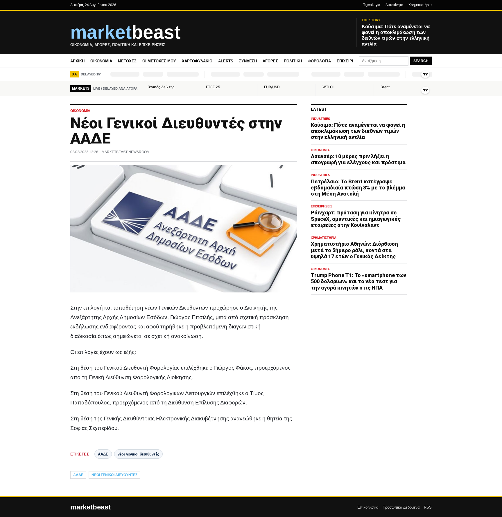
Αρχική (77, 61)
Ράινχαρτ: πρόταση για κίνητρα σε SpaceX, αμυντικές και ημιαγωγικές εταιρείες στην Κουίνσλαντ (356, 218)
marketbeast (90, 507)
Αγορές (270, 61)
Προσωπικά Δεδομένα (401, 507)
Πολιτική (293, 61)
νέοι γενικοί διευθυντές (138, 454)
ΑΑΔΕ (103, 454)
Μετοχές (127, 61)
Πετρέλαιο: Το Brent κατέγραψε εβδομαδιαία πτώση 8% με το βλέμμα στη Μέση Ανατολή (358, 187)
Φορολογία (319, 61)
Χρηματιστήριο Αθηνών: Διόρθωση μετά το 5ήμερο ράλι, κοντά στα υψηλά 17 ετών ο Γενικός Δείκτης (354, 250)
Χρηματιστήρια (420, 5)
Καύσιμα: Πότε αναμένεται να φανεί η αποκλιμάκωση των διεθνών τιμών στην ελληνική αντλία (358, 131)
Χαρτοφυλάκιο (197, 61)
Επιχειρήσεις (350, 61)
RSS (428, 507)
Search (421, 61)
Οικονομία (101, 61)
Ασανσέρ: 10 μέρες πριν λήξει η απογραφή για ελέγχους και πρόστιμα (358, 159)
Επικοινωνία (368, 507)
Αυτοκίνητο (394, 5)
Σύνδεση (248, 61)
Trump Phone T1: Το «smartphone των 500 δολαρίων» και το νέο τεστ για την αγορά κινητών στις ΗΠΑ (358, 281)
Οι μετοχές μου (159, 61)
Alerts (225, 61)
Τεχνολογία (371, 5)
